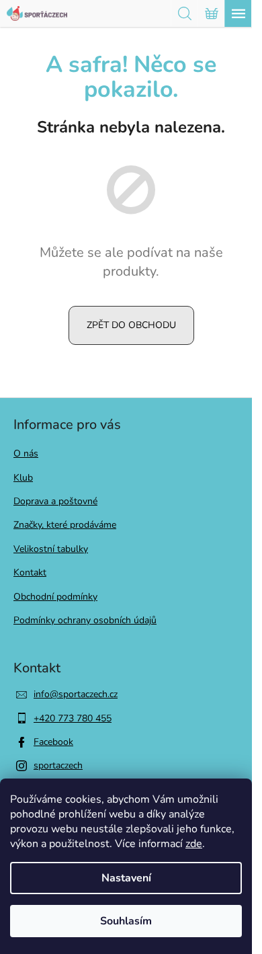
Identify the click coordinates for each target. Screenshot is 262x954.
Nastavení (126, 878)
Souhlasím (126, 921)
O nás (25, 453)
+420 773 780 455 (73, 718)
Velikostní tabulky (50, 549)
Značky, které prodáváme (64, 524)
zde (193, 843)
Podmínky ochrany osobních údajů (85, 620)
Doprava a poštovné (55, 501)
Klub (23, 477)
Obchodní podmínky (55, 596)
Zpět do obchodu (131, 325)
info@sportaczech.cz (76, 694)
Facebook (53, 742)
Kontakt (29, 572)
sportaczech (58, 765)
